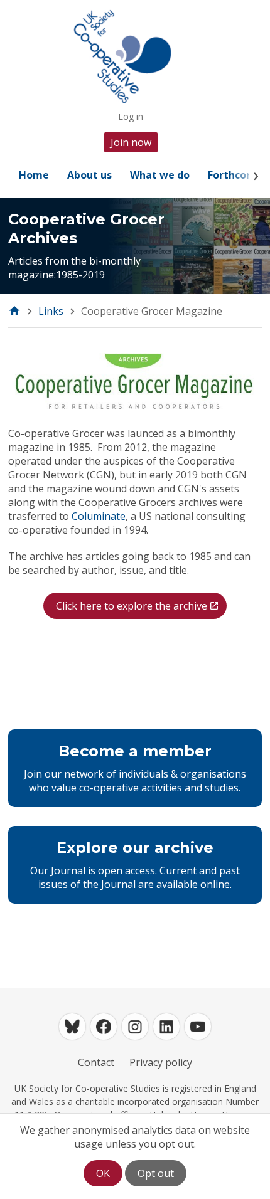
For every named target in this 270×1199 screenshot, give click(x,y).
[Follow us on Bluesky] (72, 1026)
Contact (96, 1062)
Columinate (99, 516)
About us (89, 175)
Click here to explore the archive (131, 606)
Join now (131, 142)
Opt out (156, 1173)
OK (103, 1173)
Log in (130, 116)
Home (34, 175)
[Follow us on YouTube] (198, 1026)
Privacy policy (160, 1062)
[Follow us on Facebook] (103, 1026)
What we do (160, 175)
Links (50, 311)
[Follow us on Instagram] (135, 1026)
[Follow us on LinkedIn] (166, 1026)
